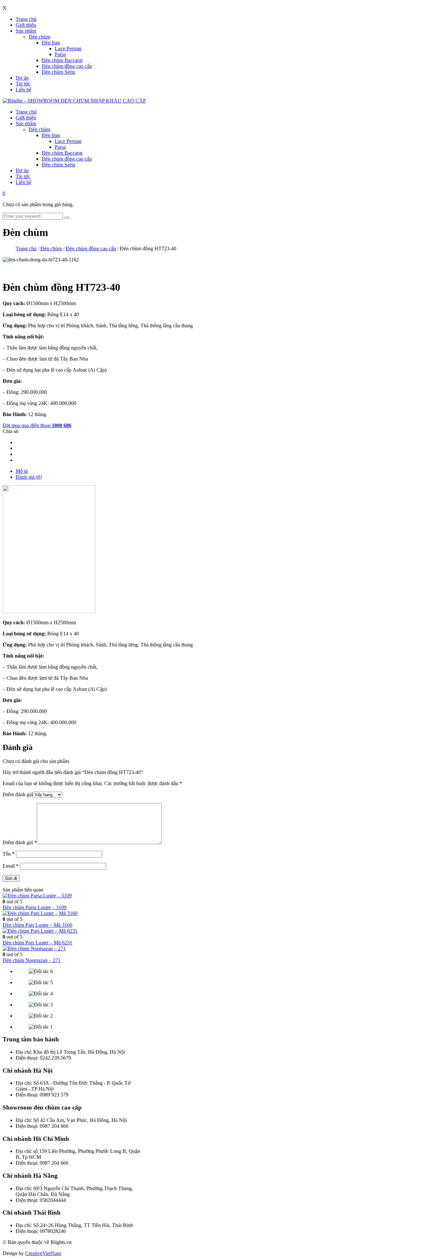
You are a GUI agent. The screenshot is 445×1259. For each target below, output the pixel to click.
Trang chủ (26, 19)
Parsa (60, 54)
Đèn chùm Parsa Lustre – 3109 (34, 907)
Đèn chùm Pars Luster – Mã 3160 (37, 925)
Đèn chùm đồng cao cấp (67, 66)
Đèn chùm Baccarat (62, 60)
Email (11, 866)
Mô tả (22, 471)
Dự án (22, 78)
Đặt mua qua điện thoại (37, 425)
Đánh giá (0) (29, 477)
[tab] (229, 471)
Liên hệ (23, 89)
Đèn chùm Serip (58, 72)
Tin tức (23, 83)
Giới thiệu (26, 25)
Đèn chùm (39, 36)
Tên (9, 854)
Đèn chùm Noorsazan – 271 (32, 960)
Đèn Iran (51, 42)
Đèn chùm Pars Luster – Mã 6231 (37, 942)
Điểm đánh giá (18, 794)
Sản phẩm (26, 31)
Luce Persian (68, 48)
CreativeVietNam (43, 1253)
